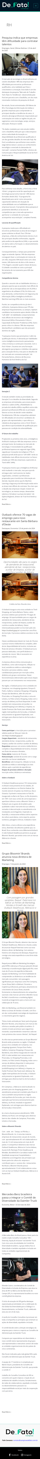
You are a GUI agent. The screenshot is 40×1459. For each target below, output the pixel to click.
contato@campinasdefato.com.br (25, 1440)
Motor (12, 1205)
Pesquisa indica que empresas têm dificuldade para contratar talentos (20, 41)
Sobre (20, 1450)
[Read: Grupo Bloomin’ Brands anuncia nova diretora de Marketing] (20, 880)
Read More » (6, 504)
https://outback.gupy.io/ (11, 630)
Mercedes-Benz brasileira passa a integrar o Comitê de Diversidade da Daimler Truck (19, 1197)
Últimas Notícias (21, 48)
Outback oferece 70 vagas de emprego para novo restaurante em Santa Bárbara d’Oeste (19, 519)
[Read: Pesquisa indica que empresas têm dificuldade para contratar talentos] (20, 64)
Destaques (6, 528)
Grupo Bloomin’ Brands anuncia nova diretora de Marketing (17, 857)
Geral (12, 48)
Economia (14, 528)
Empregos (5, 48)
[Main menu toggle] (36, 5)
